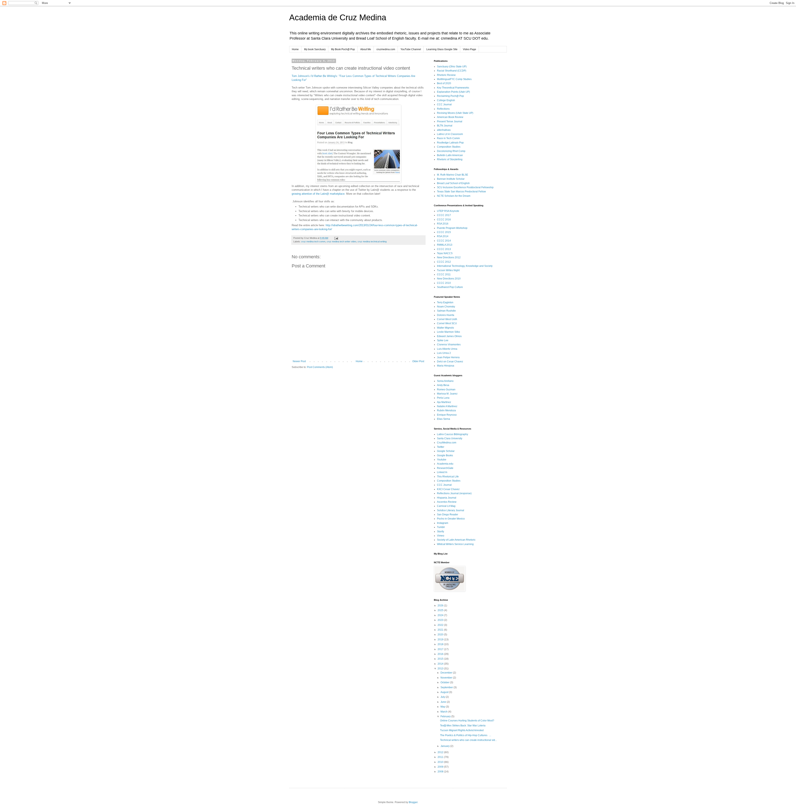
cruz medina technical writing (372, 241)
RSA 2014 (442, 236)
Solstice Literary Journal (450, 510)
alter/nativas (444, 130)
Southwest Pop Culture (450, 287)
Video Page (469, 49)
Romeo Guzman (446, 389)
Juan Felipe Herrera (448, 357)
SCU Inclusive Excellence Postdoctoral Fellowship (465, 187)
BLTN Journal (444, 125)
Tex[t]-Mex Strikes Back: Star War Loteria (462, 725)
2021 (441, 629)
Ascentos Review (446, 501)
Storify (440, 531)
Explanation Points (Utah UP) (453, 91)
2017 (441, 649)
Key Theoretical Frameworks (453, 87)
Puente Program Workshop (452, 228)
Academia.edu (445, 463)
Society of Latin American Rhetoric (456, 539)
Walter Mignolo (445, 327)
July (443, 696)
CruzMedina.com (446, 442)
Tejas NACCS (445, 253)
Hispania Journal (446, 497)
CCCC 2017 (444, 215)
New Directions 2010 (449, 278)
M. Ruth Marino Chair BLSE (452, 174)
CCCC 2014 (444, 240)
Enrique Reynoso (447, 414)
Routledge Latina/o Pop (450, 142)
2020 (441, 634)
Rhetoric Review (446, 75)
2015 (441, 658)
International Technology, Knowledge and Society (465, 266)
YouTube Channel (410, 49)
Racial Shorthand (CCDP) (451, 70)
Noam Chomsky (446, 306)
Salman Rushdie (446, 310)
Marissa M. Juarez (447, 393)
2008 (441, 771)
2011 (441, 757)
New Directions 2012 (449, 257)
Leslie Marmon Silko (448, 331)
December (446, 672)
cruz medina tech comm (313, 241)
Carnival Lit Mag (446, 506)
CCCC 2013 (444, 249)
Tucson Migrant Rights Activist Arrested (462, 730)
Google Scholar (446, 451)
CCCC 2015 (444, 232)
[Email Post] (336, 238)
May (443, 706)
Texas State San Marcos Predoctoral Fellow (461, 191)
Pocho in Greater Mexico (451, 518)
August (444, 692)
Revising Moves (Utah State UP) (455, 113)
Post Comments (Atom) (320, 367)
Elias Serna (443, 419)
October (445, 682)
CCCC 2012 (444, 261)
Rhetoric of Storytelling (449, 159)
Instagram (442, 523)
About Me (365, 49)
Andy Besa (443, 385)
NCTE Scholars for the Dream (453, 195)
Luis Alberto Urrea (447, 348)
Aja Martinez (444, 402)
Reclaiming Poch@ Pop (450, 96)
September (447, 687)
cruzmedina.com (385, 49)
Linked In (442, 472)
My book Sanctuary (315, 49)
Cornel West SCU (447, 323)
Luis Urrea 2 (444, 353)
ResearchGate (445, 468)
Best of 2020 (444, 83)
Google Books (445, 455)
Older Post (418, 361)
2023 (441, 620)
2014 (441, 663)
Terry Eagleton (445, 302)
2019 (441, 639)
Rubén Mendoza (446, 410)
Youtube (441, 459)
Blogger (413, 802)
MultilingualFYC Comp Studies (454, 79)
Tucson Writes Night (448, 270)
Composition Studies (448, 146)
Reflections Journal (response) (454, 493)
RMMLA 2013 (444, 244)
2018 (441, 644)
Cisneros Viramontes (449, 344)
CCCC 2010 (444, 283)
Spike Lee (442, 340)
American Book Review (450, 117)
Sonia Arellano (445, 381)
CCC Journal (444, 104)
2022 (441, 625)
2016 (441, 654)
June (443, 701)
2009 (441, 766)
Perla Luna (443, 397)
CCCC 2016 (444, 219)
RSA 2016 (442, 223)
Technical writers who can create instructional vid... (468, 740)
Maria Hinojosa (445, 365)
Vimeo (440, 535)
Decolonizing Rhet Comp (451, 151)
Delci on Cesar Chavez (450, 361)
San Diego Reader (447, 514)
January (445, 746)
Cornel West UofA (447, 319)
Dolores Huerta (445, 315)
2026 (441, 605)
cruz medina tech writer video (341, 241)
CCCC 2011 (444, 274)
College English (446, 100)
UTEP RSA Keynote (448, 211)
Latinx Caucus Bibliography (452, 434)
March (444, 711)
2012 (441, 752)
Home (295, 49)
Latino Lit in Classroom (450, 134)
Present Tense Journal (449, 121)
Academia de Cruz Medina (337, 17)
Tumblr (441, 527)
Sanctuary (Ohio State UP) (452, 66)
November (446, 677)
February (445, 716)
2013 (441, 668)
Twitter (440, 446)
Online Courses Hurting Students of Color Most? (467, 720)
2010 (441, 762)
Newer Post (299, 361)
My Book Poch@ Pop (343, 49)
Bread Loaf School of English (453, 183)
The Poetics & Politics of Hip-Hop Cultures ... (465, 735)
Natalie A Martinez (447, 406)
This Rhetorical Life (448, 476)
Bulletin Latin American (450, 155)
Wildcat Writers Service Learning (455, 544)
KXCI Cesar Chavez (448, 489)
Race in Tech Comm (448, 138)
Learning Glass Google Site (441, 49)
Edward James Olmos (449, 336)
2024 (441, 615)
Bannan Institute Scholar (451, 178)
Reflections (443, 108)
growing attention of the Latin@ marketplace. (318, 193)
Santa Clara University (449, 438)
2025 (441, 610)
